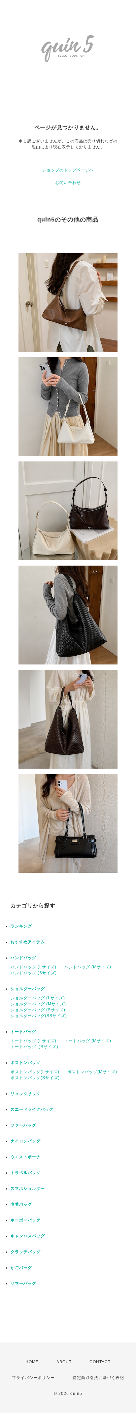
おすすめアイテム (28, 942)
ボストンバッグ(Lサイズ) (35, 1072)
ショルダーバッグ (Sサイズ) (38, 1010)
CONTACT (100, 1362)
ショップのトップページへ (68, 170)
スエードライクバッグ (32, 1109)
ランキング (21, 926)
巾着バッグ (21, 1204)
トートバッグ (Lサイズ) (33, 1041)
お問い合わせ (68, 182)
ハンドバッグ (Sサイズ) (34, 973)
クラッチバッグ (26, 1252)
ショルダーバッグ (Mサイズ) (38, 1004)
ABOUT (64, 1362)
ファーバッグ (23, 1125)
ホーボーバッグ (26, 1220)
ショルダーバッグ (28, 988)
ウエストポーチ (26, 1157)
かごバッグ (21, 1267)
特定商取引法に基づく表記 (98, 1377)
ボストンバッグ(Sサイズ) (35, 1077)
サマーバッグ (23, 1283)
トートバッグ (23, 1031)
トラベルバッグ (26, 1172)
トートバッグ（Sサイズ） (36, 1047)
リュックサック (26, 1093)
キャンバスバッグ (28, 1236)
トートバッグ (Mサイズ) (87, 1041)
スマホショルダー (28, 1188)
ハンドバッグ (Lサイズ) (33, 967)
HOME (32, 1362)
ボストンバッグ (26, 1062)
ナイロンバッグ (26, 1141)
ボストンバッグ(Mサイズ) (92, 1072)
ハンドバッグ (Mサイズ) (87, 967)
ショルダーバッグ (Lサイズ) (38, 998)
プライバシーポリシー (33, 1377)
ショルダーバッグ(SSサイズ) (39, 1016)
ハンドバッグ (23, 958)
